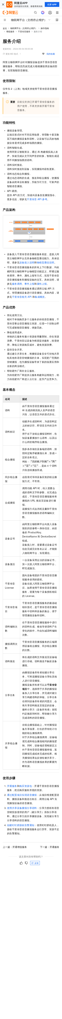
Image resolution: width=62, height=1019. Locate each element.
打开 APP (52, 4)
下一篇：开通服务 (49, 847)
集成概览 (40, 296)
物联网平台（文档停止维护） (23, 28)
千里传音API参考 (37, 199)
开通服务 (12, 786)
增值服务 (10, 31)
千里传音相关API (22, 296)
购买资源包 (25, 786)
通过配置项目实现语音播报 (22, 795)
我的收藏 (50, 53)
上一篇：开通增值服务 (15, 847)
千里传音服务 (24, 31)
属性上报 (42, 283)
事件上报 (29, 283)
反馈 (36, 862)
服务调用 (17, 283)
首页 (5, 28)
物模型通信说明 (45, 262)
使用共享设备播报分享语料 (22, 808)
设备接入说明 (26, 262)
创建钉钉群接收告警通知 (20, 825)
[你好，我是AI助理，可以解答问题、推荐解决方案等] (42, 12)
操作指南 (45, 28)
